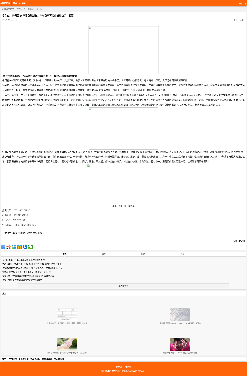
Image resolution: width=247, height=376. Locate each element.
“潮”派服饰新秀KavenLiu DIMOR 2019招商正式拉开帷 (180, 323)
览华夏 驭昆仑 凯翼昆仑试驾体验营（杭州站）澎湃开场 (26, 272)
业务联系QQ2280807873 (133, 371)
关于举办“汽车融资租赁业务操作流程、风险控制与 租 (67, 323)
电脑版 (128, 366)
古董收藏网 (47, 359)
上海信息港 (24, 359)
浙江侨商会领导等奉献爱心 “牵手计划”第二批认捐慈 (67, 353)
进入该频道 (123, 286)
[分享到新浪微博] (8, 247)
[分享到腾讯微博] (14, 247)
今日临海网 (5, 3)
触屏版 (119, 366)
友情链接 (13, 359)
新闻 (38, 9)
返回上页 (242, 3)
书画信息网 (35, 359)
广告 (18, 9)
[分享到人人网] (25, 247)
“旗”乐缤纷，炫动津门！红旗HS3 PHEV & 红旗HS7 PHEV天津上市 (32, 264)
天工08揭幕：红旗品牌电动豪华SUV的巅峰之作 (23, 260)
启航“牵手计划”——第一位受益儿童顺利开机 (180, 353)
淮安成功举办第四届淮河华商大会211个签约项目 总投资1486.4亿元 (32, 268)
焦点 (4, 293)
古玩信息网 (59, 359)
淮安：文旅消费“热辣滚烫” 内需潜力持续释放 (22, 280)
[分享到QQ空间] (19, 247)
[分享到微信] (30, 247)
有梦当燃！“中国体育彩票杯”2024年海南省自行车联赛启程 (28, 276)
